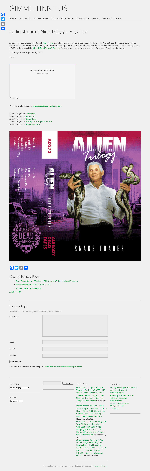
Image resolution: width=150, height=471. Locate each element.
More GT (107, 18)
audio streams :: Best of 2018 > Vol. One (33, 284)
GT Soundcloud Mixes (62, 18)
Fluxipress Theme (100, 466)
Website (12, 355)
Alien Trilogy (48, 43)
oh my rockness (117, 405)
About (12, 18)
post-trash (114, 408)
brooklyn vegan (117, 392)
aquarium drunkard (118, 390)
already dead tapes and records (123, 387)
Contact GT (25, 18)
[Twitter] (2, 19)
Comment (14, 316)
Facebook (30, 116)
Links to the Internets (88, 18)
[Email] (2, 24)
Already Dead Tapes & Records (46, 48)
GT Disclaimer (40, 18)
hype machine (116, 400)
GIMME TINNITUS (38, 8)
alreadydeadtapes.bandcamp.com (47, 106)
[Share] (2, 28)
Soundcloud (31, 119)
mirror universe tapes (119, 403)
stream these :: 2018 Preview (28, 288)
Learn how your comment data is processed (63, 366)
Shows (117, 18)
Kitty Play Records (33, 124)
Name (12, 342)
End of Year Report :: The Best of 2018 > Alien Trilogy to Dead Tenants (47, 281)
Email (12, 349)
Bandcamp (30, 113)
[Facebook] (2, 14)
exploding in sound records (122, 395)
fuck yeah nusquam (118, 398)
